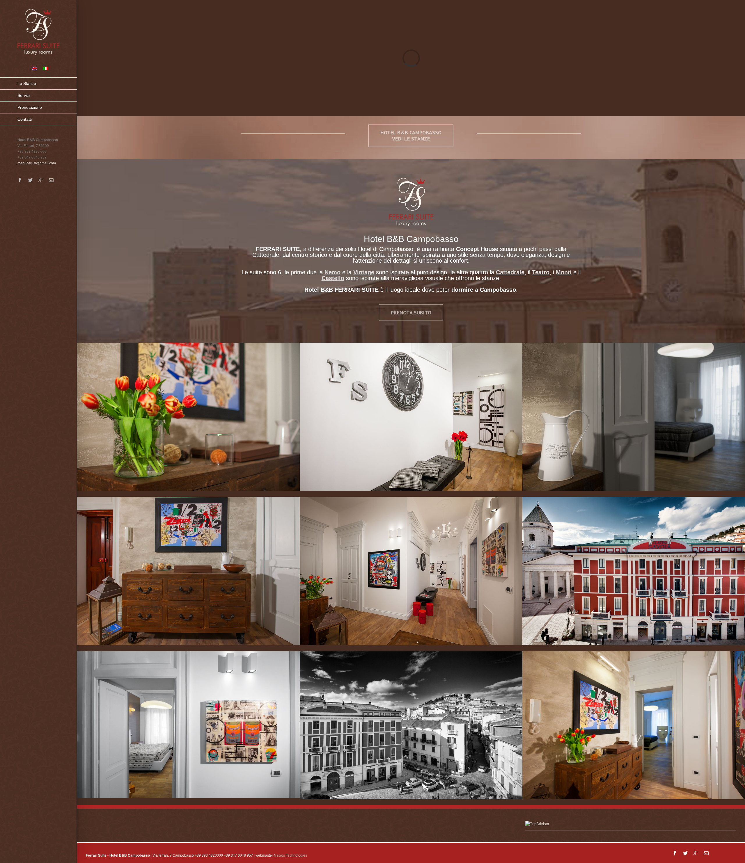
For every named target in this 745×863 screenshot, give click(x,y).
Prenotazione (29, 107)
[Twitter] (30, 180)
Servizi (23, 95)
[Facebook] (19, 180)
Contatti (24, 119)
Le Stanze (26, 83)
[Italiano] (45, 68)
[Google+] (40, 180)
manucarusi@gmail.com (36, 163)
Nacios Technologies (290, 855)
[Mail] (51, 180)
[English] (34, 68)
